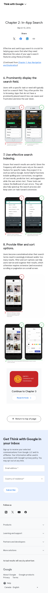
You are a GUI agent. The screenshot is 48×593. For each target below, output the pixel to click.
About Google (9, 575)
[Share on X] (14, 39)
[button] (34, 39)
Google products (26, 575)
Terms (15, 577)
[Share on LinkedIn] (27, 39)
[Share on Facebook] (21, 39)
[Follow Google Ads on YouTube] (19, 512)
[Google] (7, 569)
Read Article (23, 398)
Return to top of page (25, 419)
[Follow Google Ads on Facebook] (25, 512)
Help (9, 583)
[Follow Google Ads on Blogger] (6, 512)
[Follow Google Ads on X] (12, 512)
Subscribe (11, 490)
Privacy (6, 577)
